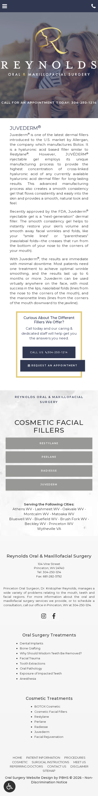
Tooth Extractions (32, 663)
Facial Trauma (30, 658)
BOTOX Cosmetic (47, 706)
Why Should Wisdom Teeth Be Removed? (51, 653)
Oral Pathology (31, 668)
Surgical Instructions (50, 762)
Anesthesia (28, 678)
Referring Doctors (26, 766)
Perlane (40, 721)
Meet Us (79, 762)
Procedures (74, 757)
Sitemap (49, 770)
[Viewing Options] (9, 786)
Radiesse (41, 727)
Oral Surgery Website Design (29, 778)
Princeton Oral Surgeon (21, 588)
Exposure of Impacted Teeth (41, 673)
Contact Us (56, 766)
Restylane (41, 716)
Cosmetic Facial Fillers (50, 711)
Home (17, 757)
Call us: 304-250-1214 (49, 352)
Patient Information (43, 757)
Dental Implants (31, 643)
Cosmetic (20, 762)
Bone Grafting (30, 648)
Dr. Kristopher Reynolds (58, 588)
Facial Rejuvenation (48, 737)
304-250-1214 (52, 572)
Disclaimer (79, 766)
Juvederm (41, 732)
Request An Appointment (53, 365)
